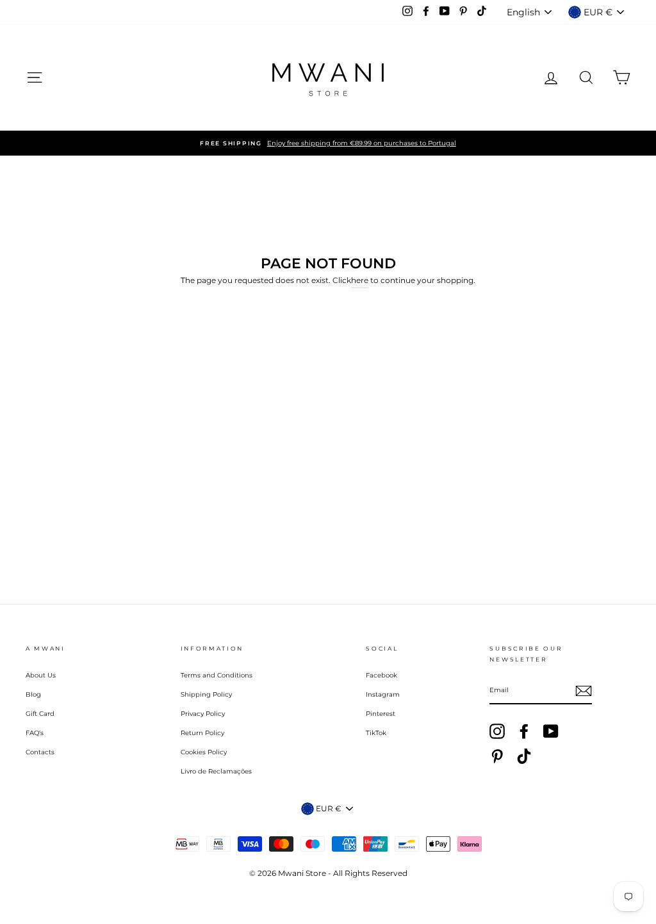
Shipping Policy (206, 694)
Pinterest (380, 713)
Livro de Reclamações (216, 771)
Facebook (381, 675)
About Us (41, 675)
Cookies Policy (204, 752)
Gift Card (40, 713)
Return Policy (202, 733)
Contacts (40, 752)
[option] (328, 143)
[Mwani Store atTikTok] (524, 756)
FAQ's (35, 733)
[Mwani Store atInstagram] (497, 731)
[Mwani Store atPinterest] (497, 756)
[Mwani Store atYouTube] (551, 731)
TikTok (376, 733)
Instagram (383, 694)
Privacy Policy (203, 713)
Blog (33, 694)
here (359, 280)
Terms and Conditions (216, 675)
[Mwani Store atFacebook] (524, 731)
